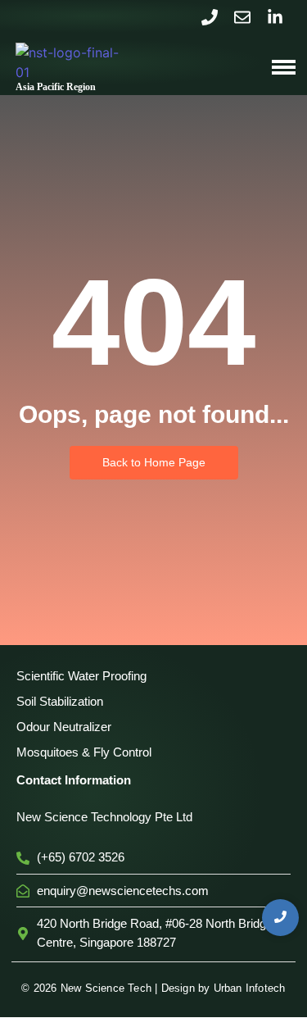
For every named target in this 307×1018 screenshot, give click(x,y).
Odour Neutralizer (63, 727)
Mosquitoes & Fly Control (83, 752)
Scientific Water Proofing (81, 676)
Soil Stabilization (59, 701)
